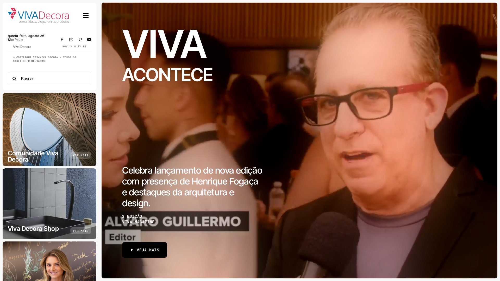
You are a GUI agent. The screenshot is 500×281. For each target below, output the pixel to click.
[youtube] (89, 39)
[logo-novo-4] (39, 10)
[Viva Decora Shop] (49, 203)
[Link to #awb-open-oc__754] (86, 15)
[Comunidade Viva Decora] (49, 129)
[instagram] (71, 39)
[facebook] (62, 39)
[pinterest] (80, 39)
